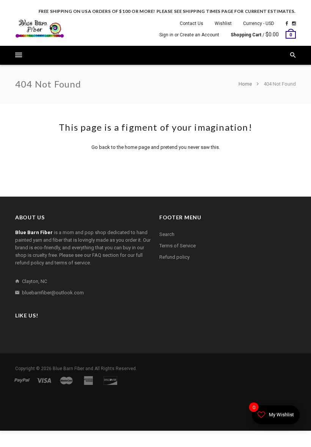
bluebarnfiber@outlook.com (53, 292)
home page (137, 147)
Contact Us (191, 23)
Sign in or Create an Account (189, 35)
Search (166, 234)
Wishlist (223, 23)
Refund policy (174, 257)
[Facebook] (287, 23)
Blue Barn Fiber (68, 368)
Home (246, 84)
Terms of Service (177, 246)
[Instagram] (294, 23)
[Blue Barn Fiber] (39, 28)
